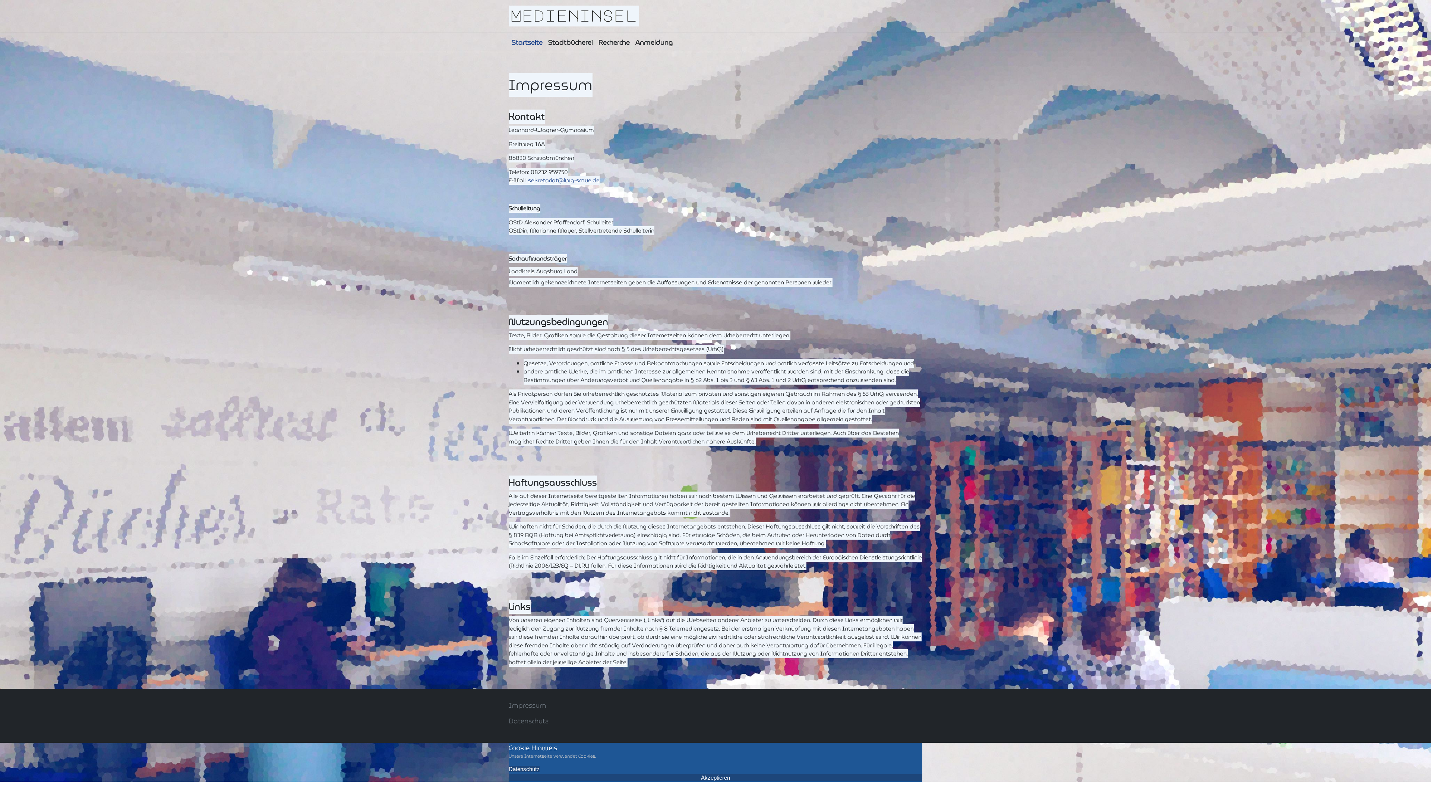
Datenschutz (529, 721)
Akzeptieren (715, 777)
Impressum (527, 705)
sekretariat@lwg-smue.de (564, 180)
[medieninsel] (574, 15)
